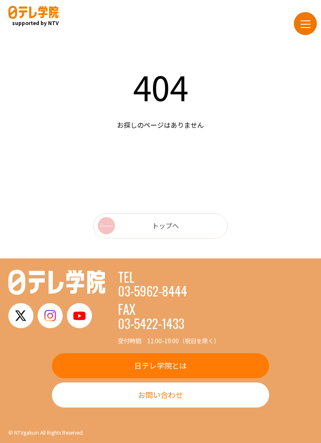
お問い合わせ (160, 394)
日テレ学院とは (160, 365)
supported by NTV (35, 22)
